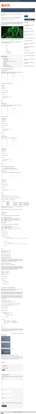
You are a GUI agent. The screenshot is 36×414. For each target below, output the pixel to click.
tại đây (6, 260)
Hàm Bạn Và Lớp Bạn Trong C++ (28, 40)
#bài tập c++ (6, 357)
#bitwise (20, 357)
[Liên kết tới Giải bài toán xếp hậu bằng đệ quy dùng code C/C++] (5, 347)
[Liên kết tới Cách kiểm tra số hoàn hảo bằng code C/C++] (5, 341)
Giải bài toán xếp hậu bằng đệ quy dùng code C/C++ (7, 348)
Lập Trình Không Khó (18, 5)
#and (3, 357)
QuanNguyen (4, 365)
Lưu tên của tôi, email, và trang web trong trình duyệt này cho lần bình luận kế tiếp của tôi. (12, 403)
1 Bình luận (13, 19)
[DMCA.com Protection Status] (2, 413)
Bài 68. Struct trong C (27, 50)
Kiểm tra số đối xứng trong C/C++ (28, 28)
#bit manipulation (16, 357)
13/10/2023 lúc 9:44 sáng (5, 366)
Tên (2, 389)
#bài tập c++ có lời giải (11, 357)
